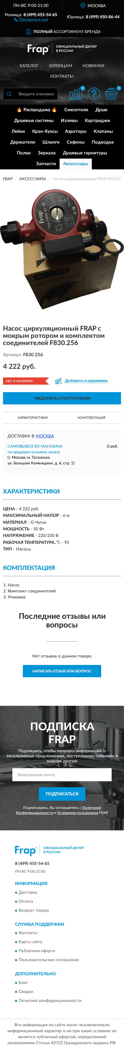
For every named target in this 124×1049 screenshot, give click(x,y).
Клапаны (103, 131)
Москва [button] (45, 436)
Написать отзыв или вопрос (62, 671)
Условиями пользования (77, 813)
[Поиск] (9, 94)
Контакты (62, 76)
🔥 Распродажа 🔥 (37, 110)
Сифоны (76, 142)
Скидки (26, 992)
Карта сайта (30, 942)
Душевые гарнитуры (85, 153)
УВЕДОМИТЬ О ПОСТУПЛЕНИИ (62, 398)
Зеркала (47, 153)
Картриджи (97, 120)
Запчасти (46, 164)
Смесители (76, 110)
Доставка (28, 892)
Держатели (22, 142)
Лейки (18, 131)
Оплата (26, 901)
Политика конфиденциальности (50, 1001)
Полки (24, 153)
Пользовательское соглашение (49, 960)
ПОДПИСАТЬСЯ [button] (62, 794)
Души (101, 110)
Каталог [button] (29, 66)
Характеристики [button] (33, 417)
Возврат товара (34, 910)
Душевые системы (34, 120)
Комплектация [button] (91, 417)
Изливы (69, 120)
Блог (23, 983)
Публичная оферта (37, 951)
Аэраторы (75, 131)
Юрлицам (60, 66)
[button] (31, 19)
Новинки (93, 66)
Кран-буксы (45, 131)
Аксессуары (75, 164)
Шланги (51, 142)
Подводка (103, 142)
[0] (111, 94)
